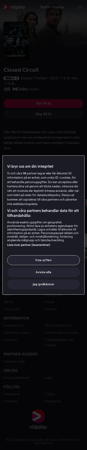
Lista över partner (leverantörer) (28, 244)
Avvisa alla (43, 272)
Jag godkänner (43, 284)
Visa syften (43, 260)
